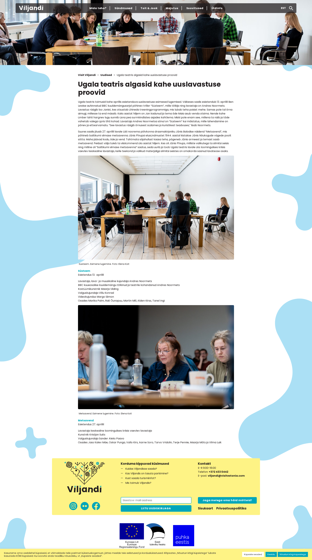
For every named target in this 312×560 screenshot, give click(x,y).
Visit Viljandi (87, 75)
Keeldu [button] (271, 554)
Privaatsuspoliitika (231, 508)
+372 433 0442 (218, 472)
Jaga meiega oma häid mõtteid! (227, 500)
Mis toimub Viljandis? (138, 483)
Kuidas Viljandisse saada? (141, 469)
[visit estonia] (183, 535)
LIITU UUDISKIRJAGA (156, 508)
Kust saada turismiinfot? (140, 478)
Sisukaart (205, 508)
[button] (283, 8)
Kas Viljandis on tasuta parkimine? (146, 473)
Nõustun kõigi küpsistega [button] (293, 554)
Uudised (106, 75)
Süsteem (84, 271)
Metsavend (86, 420)
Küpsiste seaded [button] (253, 554)
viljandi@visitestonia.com (226, 476)
